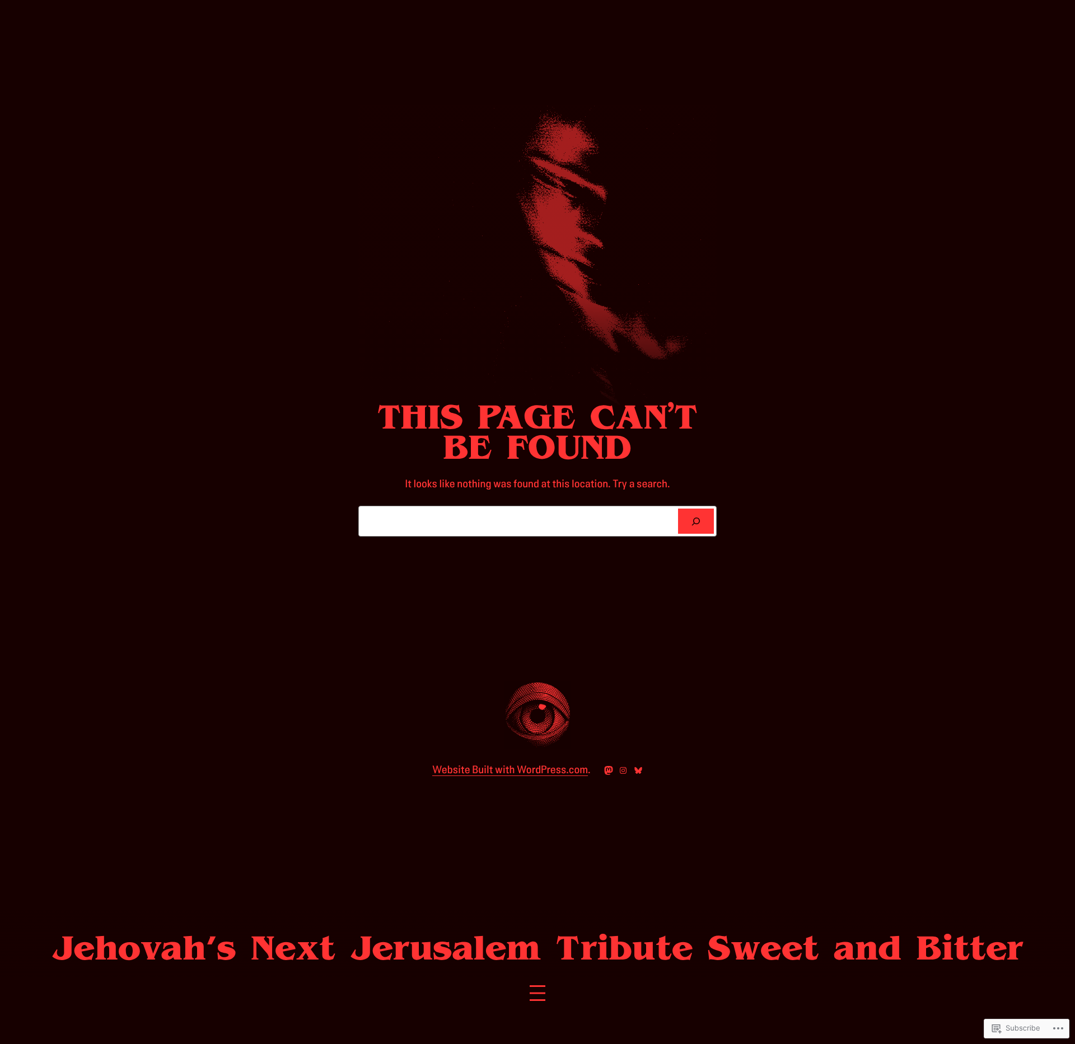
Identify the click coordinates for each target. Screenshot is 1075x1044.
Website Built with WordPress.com (510, 769)
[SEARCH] (696, 521)
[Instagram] (623, 770)
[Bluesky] (638, 770)
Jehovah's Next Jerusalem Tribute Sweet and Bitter (537, 948)
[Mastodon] (608, 770)
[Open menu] (537, 993)
